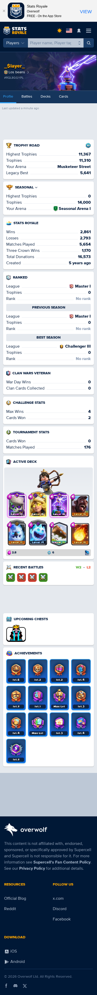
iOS (13, 951)
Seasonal (24, 187)
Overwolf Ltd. (28, 976)
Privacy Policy (32, 868)
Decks (46, 96)
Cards (63, 96)
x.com (58, 898)
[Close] (3, 10)
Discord (59, 908)
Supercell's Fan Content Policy (62, 862)
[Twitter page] (25, 986)
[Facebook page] (6, 986)
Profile (8, 96)
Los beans (17, 72)
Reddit (10, 908)
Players (12, 43)
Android (17, 961)
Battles (26, 96)
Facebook (62, 919)
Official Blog (15, 898)
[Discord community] (15, 986)
